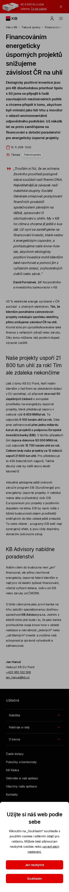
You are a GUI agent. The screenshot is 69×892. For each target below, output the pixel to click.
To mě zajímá (39, 8)
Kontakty (12, 794)
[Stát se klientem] (52, 18)
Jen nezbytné (34, 865)
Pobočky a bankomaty (21, 762)
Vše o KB (11, 27)
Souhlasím (34, 878)
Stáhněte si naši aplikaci (22, 778)
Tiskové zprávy (31, 27)
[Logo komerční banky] (14, 18)
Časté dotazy (15, 754)
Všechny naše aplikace (21, 786)
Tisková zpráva (32, 154)
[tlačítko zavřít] (60, 6)
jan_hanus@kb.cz (18, 677)
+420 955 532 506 (18, 672)
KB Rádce (12, 770)
